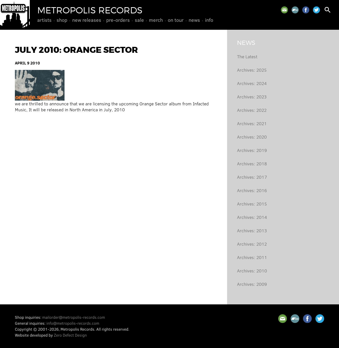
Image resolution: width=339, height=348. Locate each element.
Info (209, 20)
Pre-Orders (118, 20)
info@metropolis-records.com (72, 323)
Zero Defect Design (70, 335)
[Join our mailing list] (284, 9)
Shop (62, 20)
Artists (44, 20)
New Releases (86, 20)
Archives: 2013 (252, 230)
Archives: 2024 (252, 83)
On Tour (176, 20)
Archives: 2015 (252, 204)
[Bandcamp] (295, 9)
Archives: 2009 (252, 284)
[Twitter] (316, 9)
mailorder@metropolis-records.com (73, 317)
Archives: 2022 (252, 110)
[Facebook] (305, 9)
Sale (139, 20)
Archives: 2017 (252, 177)
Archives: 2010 (252, 271)
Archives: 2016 (252, 190)
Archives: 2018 (252, 164)
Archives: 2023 (252, 97)
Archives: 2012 (252, 244)
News (194, 20)
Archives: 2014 (252, 217)
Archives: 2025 (252, 70)
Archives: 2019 (252, 150)
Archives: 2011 (252, 257)
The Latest (247, 56)
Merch (156, 20)
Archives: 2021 (252, 123)
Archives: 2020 (252, 137)
